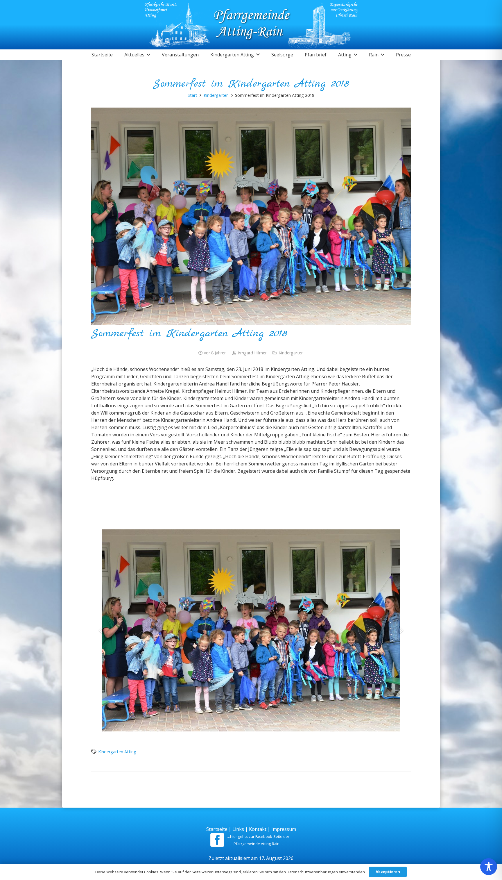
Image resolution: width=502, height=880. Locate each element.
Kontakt (257, 829)
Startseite (216, 829)
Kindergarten (291, 353)
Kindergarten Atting (117, 751)
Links (238, 829)
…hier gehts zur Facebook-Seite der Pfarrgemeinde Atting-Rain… (258, 840)
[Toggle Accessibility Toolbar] (489, 867)
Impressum (283, 829)
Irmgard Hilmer (252, 353)
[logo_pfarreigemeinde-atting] (251, 24)
